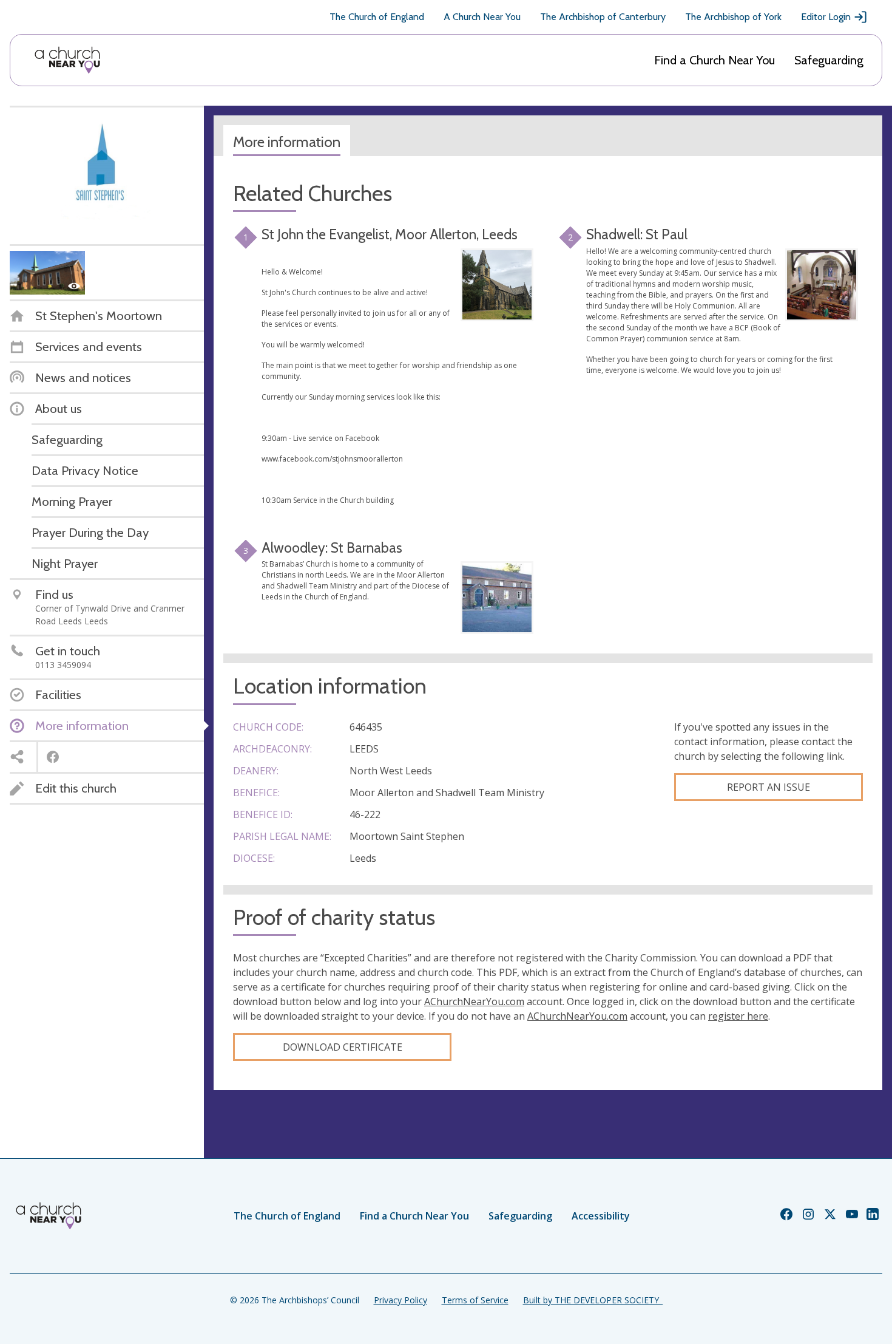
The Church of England (376, 16)
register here (738, 1016)
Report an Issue (768, 787)
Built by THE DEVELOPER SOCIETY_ (593, 1300)
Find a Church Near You (714, 60)
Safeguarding (828, 60)
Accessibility (601, 1216)
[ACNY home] (67, 60)
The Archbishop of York (733, 16)
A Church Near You (482, 16)
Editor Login (826, 16)
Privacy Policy (400, 1300)
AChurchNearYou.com (474, 1001)
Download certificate (342, 1047)
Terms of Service (475, 1300)
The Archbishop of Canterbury (603, 16)
